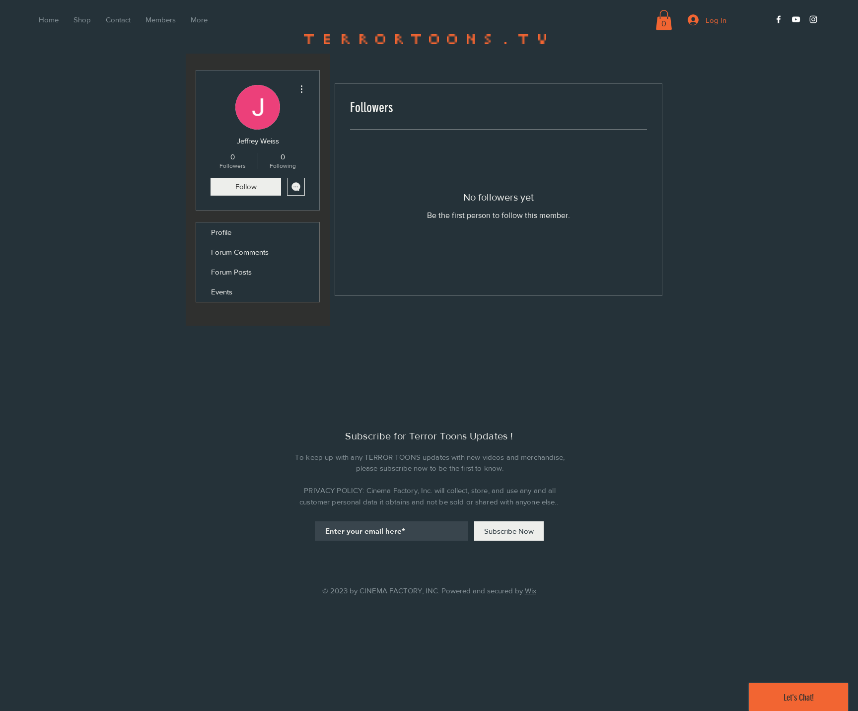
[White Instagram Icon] (813, 19)
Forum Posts (231, 272)
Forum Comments (240, 252)
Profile (221, 232)
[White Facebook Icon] (779, 19)
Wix (530, 590)
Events (221, 291)
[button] (663, 20)
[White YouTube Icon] (796, 19)
